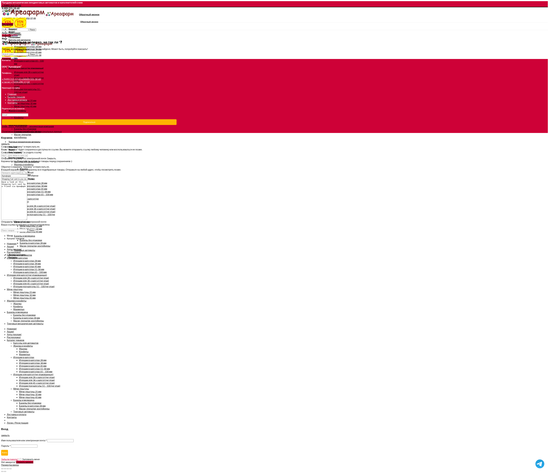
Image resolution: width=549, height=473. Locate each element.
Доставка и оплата (17, 99)
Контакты (12, 102)
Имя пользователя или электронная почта (24, 440)
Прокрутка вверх (10, 465)
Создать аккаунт (24, 462)
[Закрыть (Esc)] (2, 468)
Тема (30, 178)
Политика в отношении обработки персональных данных (32, 131)
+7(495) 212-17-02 (11, 5)
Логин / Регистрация (17, 422)
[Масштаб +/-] (10, 468)
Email (30, 172)
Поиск (32, 30)
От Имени (33, 175)
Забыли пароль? (9, 459)
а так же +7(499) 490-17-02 (16, 82)
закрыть (5, 143)
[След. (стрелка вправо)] (5, 471)
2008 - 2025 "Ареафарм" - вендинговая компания (28, 126)
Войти (4, 453)
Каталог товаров (16, 97)
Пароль (6, 445)
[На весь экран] (8, 468)
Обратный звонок (89, 14)
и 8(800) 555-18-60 (31, 79)
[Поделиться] (5, 468)
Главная (12, 94)
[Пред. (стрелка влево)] (2, 471)
